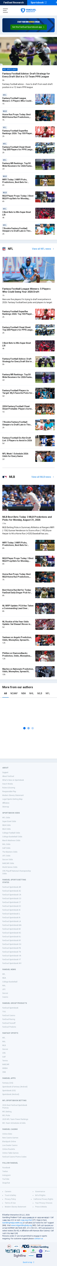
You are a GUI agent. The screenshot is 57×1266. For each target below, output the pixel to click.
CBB (4, 1072)
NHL (31, 693)
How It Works (7, 784)
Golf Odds (6, 848)
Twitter (5, 1171)
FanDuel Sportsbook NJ (11, 937)
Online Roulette (8, 1149)
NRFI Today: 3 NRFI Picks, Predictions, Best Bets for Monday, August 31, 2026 (14, 182)
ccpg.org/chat (26, 1220)
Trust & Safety (10, 1195)
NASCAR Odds (8, 863)
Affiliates (5, 803)
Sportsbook (37, 2)
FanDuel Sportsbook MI (11, 929)
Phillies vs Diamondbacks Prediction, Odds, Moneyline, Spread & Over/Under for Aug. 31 (18, 655)
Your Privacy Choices (43, 1203)
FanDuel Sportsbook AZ (11, 891)
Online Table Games (10, 1153)
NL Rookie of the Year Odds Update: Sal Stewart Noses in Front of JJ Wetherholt (16, 624)
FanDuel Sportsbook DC (11, 906)
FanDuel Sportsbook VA (11, 956)
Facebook (6, 1168)
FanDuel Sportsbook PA (11, 948)
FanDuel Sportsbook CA (11, 895)
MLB (39, 693)
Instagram (6, 1175)
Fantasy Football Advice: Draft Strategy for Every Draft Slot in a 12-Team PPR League (26, 75)
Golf (4, 1057)
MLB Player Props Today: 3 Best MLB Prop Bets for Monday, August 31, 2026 (17, 198)
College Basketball (9, 982)
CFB (4, 1053)
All (5, 693)
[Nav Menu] (5, 10)
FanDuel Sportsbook (10, 1008)
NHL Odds (6, 844)
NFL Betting (7, 1112)
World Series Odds (9, 867)
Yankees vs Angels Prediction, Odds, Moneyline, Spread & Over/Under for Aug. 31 (17, 640)
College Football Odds (11, 833)
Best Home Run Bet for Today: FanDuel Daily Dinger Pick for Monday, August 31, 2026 (16, 592)
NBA (23, 693)
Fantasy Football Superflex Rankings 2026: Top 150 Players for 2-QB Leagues (17, 133)
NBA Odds (6, 825)
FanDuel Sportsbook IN (11, 918)
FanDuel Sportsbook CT (11, 902)
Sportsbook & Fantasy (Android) (14, 1087)
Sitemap (5, 807)
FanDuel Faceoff (8, 1023)
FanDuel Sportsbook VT (11, 959)
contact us (38, 1239)
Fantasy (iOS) (7, 1083)
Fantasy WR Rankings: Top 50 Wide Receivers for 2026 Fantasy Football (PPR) (18, 166)
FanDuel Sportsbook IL (11, 914)
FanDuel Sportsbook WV (11, 963)
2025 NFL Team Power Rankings (15, 1119)
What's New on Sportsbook (13, 780)
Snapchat (6, 1183)
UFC (4, 989)
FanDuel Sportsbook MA (11, 925)
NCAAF (14, 693)
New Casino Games (10, 1138)
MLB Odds (6, 829)
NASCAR (5, 1064)
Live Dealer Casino (9, 1145)
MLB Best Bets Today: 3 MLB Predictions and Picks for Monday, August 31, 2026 (27, 518)
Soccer (5, 993)
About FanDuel (8, 776)
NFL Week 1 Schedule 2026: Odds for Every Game (15, 454)
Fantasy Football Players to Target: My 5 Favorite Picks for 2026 (17, 393)
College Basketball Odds (12, 837)
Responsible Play (9, 791)
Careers (8, 1192)
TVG (4, 1012)
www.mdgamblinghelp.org (21, 1225)
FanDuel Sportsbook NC (11, 933)
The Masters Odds (9, 852)
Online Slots (7, 1134)
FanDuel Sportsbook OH (11, 944)
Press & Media (41, 1207)
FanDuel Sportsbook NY (11, 940)
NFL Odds (6, 818)
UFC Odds (6, 856)
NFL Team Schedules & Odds (14, 1123)
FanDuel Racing (8, 1019)
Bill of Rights (40, 1195)
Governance (40, 1192)
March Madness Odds (11, 840)
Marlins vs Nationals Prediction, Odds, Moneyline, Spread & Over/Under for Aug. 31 (18, 671)
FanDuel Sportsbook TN (11, 952)
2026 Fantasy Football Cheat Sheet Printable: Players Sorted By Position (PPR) (17, 409)
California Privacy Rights (43, 1199)
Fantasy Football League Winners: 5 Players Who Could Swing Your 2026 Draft (16, 101)
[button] (28, 27)
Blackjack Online (9, 1142)
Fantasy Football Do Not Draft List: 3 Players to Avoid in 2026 (17, 439)
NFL (48, 693)
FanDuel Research (14, 2)
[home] (28, 10)
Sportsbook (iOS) (9, 1091)
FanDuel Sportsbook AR (11, 887)
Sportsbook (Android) (10, 1094)
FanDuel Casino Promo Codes (14, 1157)
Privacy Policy (10, 1199)
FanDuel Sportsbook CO (11, 899)
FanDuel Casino (8, 1015)
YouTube (5, 1179)
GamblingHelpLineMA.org (12, 1223)
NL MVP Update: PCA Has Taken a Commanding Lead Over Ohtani (17, 608)
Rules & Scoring (8, 788)
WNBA (4, 1068)
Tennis (5, 1061)
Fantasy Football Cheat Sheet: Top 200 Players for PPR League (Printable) (18, 149)
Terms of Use (10, 1203)
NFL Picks (6, 1115)
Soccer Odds (7, 860)
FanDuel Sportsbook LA (11, 921)
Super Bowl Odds (9, 821)
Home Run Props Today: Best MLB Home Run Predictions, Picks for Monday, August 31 (16, 117)
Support (5, 772)
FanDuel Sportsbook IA (11, 910)
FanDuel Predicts (9, 1027)
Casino (5, 997)
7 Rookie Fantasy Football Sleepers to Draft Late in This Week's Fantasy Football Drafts (17, 231)
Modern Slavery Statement (13, 795)
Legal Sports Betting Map (12, 799)
